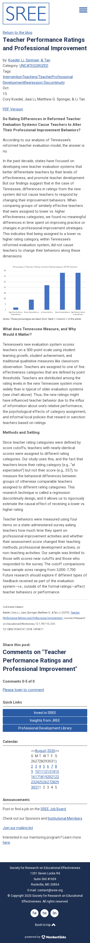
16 (33, 777)
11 (41, 772)
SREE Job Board (53, 809)
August (40, 751)
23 (33, 782)
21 (53, 777)
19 (45, 777)
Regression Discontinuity (44, 82)
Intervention (12, 77)
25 (41, 782)
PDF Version (13, 109)
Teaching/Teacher (37, 77)
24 (37, 782)
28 (53, 782)
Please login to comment (23, 690)
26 (45, 782)
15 (57, 772)
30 (33, 787)
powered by (33, 937)
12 (45, 772)
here (6, 843)
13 (49, 772)
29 (57, 782)
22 (57, 777)
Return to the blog (17, 32)
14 (53, 772)
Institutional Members (65, 818)
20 (49, 777)
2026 (51, 751)
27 (49, 782)
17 (37, 777)
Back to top (43, 925)
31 (37, 787)
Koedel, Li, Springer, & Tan (29, 60)
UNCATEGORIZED (34, 65)
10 (37, 772)
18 (41, 777)
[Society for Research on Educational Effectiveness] (26, 23)
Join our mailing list (18, 828)
